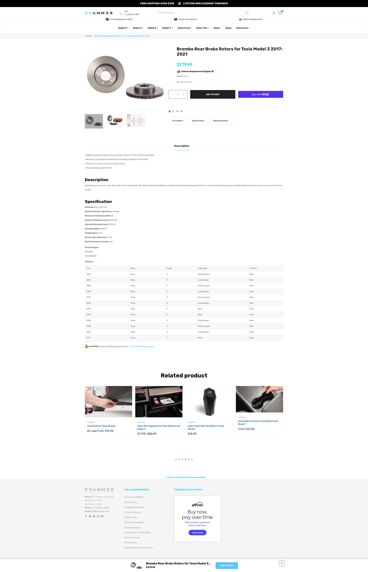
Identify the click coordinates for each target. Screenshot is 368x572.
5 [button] (188, 459)
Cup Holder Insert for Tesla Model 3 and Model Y (258, 422)
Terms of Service (132, 537)
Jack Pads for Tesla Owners (101, 426)
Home (88, 36)
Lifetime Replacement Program (138, 547)
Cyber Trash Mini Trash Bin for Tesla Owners (206, 427)
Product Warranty (132, 512)
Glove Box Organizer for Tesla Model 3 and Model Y (158, 427)
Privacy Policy (131, 517)
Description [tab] (181, 145)
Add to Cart (227, 565)
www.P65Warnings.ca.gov (142, 346)
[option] (108, 414)
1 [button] (176, 459)
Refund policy (130, 542)
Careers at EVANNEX (133, 497)
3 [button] (182, 459)
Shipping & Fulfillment (134, 507)
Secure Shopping (132, 527)
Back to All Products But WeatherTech (186, 477)
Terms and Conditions (134, 522)
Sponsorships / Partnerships (137, 532)
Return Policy (130, 502)
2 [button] (179, 459)
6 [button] (192, 459)
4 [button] (185, 459)
